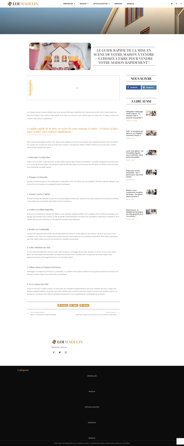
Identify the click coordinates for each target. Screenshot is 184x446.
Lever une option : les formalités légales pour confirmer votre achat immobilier (134, 154)
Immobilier (68, 4)
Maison (83, 4)
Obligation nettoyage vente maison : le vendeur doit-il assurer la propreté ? (134, 115)
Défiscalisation (100, 4)
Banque (130, 4)
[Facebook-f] (176, 4)
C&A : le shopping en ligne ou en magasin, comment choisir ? (134, 133)
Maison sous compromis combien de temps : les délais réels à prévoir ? (134, 193)
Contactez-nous (98, 443)
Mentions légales (114, 443)
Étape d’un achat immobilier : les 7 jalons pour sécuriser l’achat (134, 174)
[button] (63, 305)
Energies (118, 4)
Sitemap (126, 443)
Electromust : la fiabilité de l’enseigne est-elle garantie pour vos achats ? (134, 213)
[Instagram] (181, 4)
